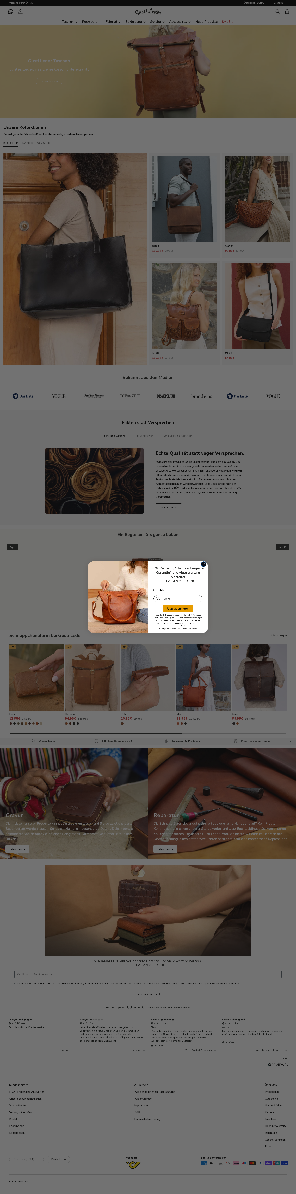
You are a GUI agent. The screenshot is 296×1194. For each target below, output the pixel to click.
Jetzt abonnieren (178, 608)
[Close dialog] (203, 564)
